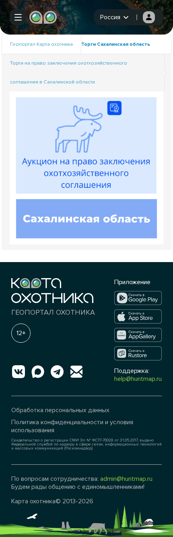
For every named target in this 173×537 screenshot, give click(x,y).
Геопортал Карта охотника (41, 44)
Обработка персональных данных (60, 410)
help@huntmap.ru (138, 379)
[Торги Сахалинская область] (86, 167)
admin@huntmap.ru (126, 479)
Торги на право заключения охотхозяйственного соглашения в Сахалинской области (68, 72)
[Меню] (18, 17)
